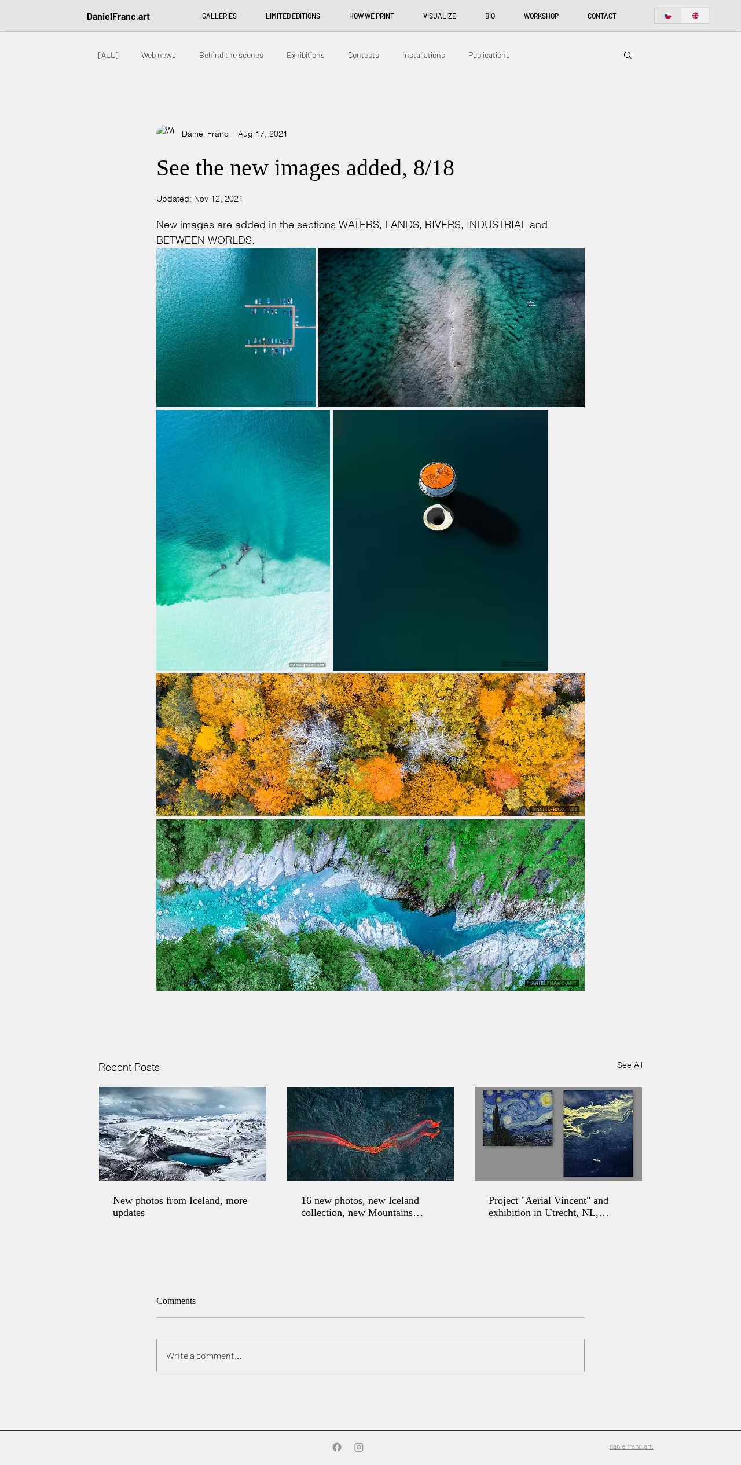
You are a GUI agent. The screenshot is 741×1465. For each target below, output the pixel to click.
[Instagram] (359, 1447)
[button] (627, 54)
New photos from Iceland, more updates (180, 1206)
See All (630, 1065)
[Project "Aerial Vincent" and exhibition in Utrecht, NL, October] (558, 1134)
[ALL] (108, 55)
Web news (158, 55)
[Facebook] (337, 1447)
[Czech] (668, 15)
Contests (363, 55)
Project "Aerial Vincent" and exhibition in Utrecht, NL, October (548, 1207)
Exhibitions (306, 55)
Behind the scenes (231, 55)
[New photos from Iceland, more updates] (182, 1134)
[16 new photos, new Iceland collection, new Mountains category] (370, 1134)
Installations (423, 55)
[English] (695, 15)
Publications (489, 55)
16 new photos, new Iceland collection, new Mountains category (360, 1207)
